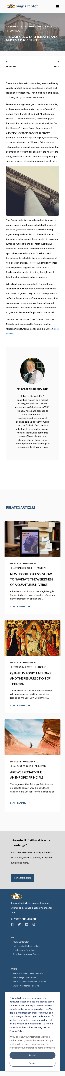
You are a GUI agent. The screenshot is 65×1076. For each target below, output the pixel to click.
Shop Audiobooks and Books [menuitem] (26, 954)
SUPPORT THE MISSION (23, 919)
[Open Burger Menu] (57, 6)
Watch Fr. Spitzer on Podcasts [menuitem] (26, 986)
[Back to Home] (24, 6)
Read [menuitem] (13, 937)
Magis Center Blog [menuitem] (21, 942)
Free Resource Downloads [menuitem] (24, 950)
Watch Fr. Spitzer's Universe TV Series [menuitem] (29, 981)
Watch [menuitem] (14, 969)
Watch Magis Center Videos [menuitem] (25, 977)
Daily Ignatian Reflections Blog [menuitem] (26, 946)
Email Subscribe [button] (22, 878)
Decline (32, 1063)
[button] (4, 1071)
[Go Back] (32, 62)
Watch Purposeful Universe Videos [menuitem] (28, 973)
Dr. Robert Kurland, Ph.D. (20, 26)
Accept (32, 1055)
